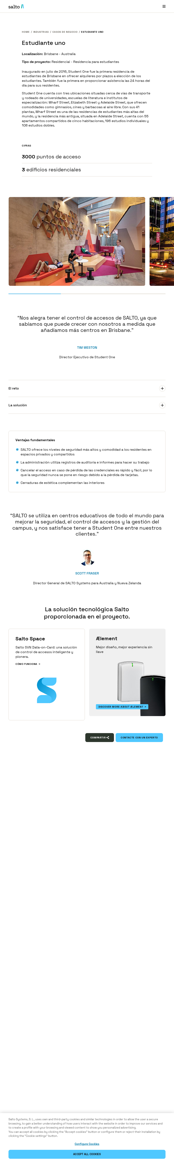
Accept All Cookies (87, 1154)
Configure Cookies (87, 1144)
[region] (87, 1138)
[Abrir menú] (164, 6)
